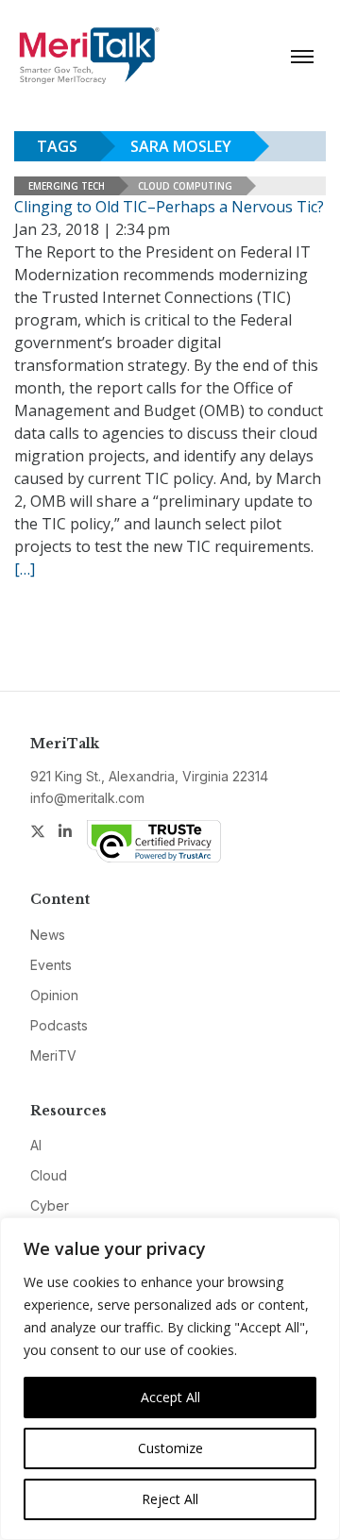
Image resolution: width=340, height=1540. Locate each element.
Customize (170, 1448)
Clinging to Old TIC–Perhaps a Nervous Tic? (169, 206)
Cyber (49, 1205)
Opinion (54, 995)
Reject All (170, 1499)
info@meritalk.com (87, 798)
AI (36, 1145)
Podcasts (59, 1025)
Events (51, 965)
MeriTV (53, 1055)
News (47, 935)
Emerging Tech (66, 185)
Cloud (48, 1175)
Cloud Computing (185, 185)
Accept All (170, 1397)
